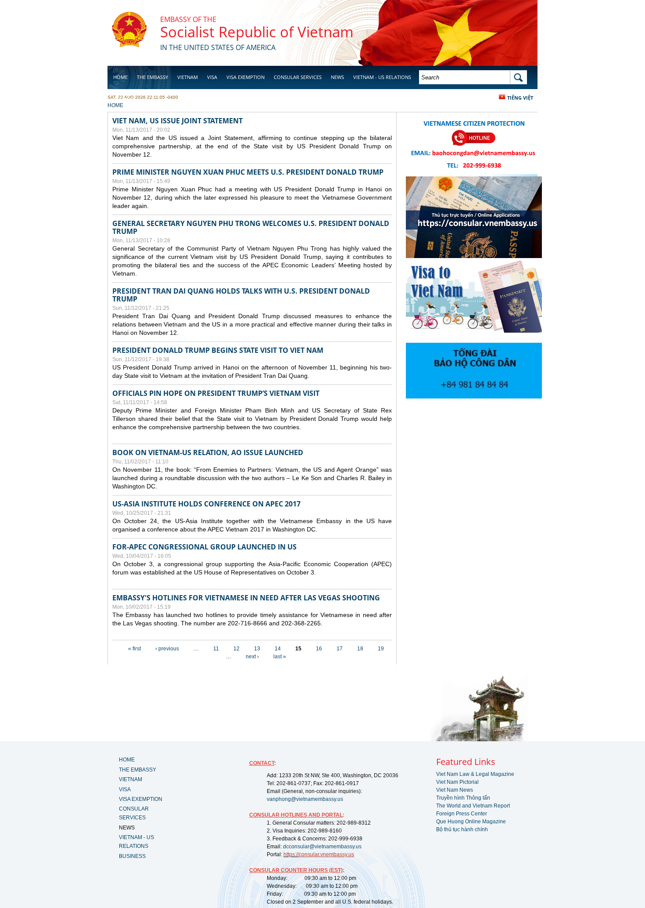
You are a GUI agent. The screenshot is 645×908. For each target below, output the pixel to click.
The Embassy (152, 77)
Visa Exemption (245, 77)
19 (381, 649)
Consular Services (298, 77)
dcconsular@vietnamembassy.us (322, 846)
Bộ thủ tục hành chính (462, 829)
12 (236, 649)
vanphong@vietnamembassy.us (305, 799)
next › (252, 656)
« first (134, 649)
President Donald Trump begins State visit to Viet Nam (217, 350)
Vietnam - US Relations (382, 77)
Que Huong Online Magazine (471, 821)
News (337, 77)
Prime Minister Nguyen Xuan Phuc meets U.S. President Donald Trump (247, 172)
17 (340, 649)
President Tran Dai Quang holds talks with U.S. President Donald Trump (241, 295)
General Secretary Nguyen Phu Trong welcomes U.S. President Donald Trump (250, 227)
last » (279, 656)
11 (216, 649)
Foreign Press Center (461, 814)
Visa (212, 77)
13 (257, 649)
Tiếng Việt (520, 97)
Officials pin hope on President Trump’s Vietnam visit (215, 393)
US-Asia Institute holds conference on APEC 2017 (206, 504)
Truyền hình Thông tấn (463, 798)
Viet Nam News (454, 790)
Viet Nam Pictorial (457, 782)
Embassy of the (188, 19)
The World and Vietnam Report (473, 806)
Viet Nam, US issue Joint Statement (177, 121)
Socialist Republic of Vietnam (257, 32)
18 (360, 649)
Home (120, 77)
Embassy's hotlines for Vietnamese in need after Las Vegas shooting (246, 598)
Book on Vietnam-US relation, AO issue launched (207, 452)
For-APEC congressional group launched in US (204, 547)
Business (124, 99)
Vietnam (187, 77)
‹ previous (167, 649)
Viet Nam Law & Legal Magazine (475, 774)
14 (278, 649)
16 (319, 649)
